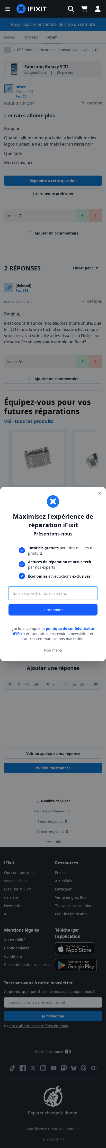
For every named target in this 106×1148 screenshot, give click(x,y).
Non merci (53, 649)
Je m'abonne (53, 609)
